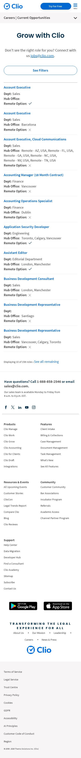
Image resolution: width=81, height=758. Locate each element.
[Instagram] (33, 407)
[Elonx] (13, 407)
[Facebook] (6, 407)
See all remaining (46, 361)
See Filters (40, 70)
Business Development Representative (32, 304)
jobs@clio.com (42, 55)
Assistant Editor (15, 252)
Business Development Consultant (29, 279)
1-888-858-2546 (49, 381)
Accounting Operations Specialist (28, 201)
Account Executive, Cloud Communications (35, 139)
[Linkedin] (19, 407)
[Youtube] (26, 407)
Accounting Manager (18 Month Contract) (33, 175)
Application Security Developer (26, 227)
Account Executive (17, 87)
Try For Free (55, 6)
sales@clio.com (16, 386)
